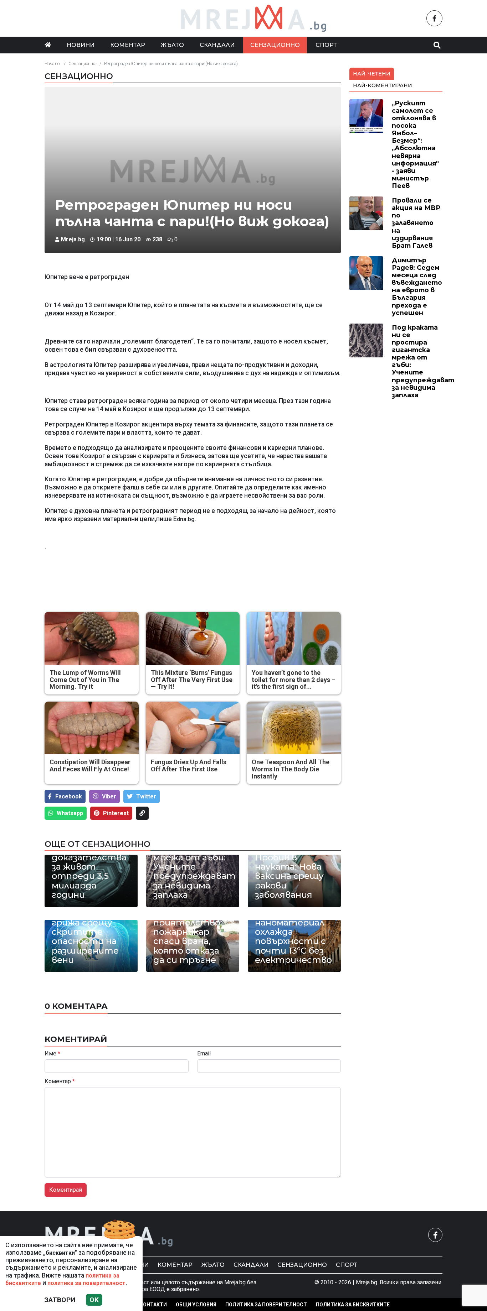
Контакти (153, 1304)
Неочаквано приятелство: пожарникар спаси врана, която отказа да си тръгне (187, 936)
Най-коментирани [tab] (382, 85)
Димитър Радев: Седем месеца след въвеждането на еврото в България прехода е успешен (417, 286)
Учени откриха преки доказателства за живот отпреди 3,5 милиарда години (89, 867)
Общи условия (196, 1304)
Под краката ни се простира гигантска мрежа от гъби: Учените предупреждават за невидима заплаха (192, 862)
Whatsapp (70, 813)
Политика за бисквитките (353, 1304)
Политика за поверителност (266, 1304)
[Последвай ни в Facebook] (434, 18)
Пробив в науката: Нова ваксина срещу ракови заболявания (289, 876)
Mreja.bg (73, 239)
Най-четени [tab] (371, 73)
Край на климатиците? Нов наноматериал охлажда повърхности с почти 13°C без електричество (293, 927)
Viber (109, 796)
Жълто (172, 45)
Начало (52, 63)
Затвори (59, 1300)
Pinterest (116, 813)
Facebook (68, 796)
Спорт (326, 45)
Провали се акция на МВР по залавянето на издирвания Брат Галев (416, 222)
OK (94, 1300)
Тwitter (146, 796)
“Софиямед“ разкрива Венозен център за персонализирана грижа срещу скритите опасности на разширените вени (91, 922)
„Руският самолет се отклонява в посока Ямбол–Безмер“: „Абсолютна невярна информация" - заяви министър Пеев (415, 144)
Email (204, 1053)
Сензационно (275, 45)
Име (52, 1053)
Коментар (127, 45)
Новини (80, 45)
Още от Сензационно (97, 844)
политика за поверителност (86, 1283)
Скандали (217, 45)
